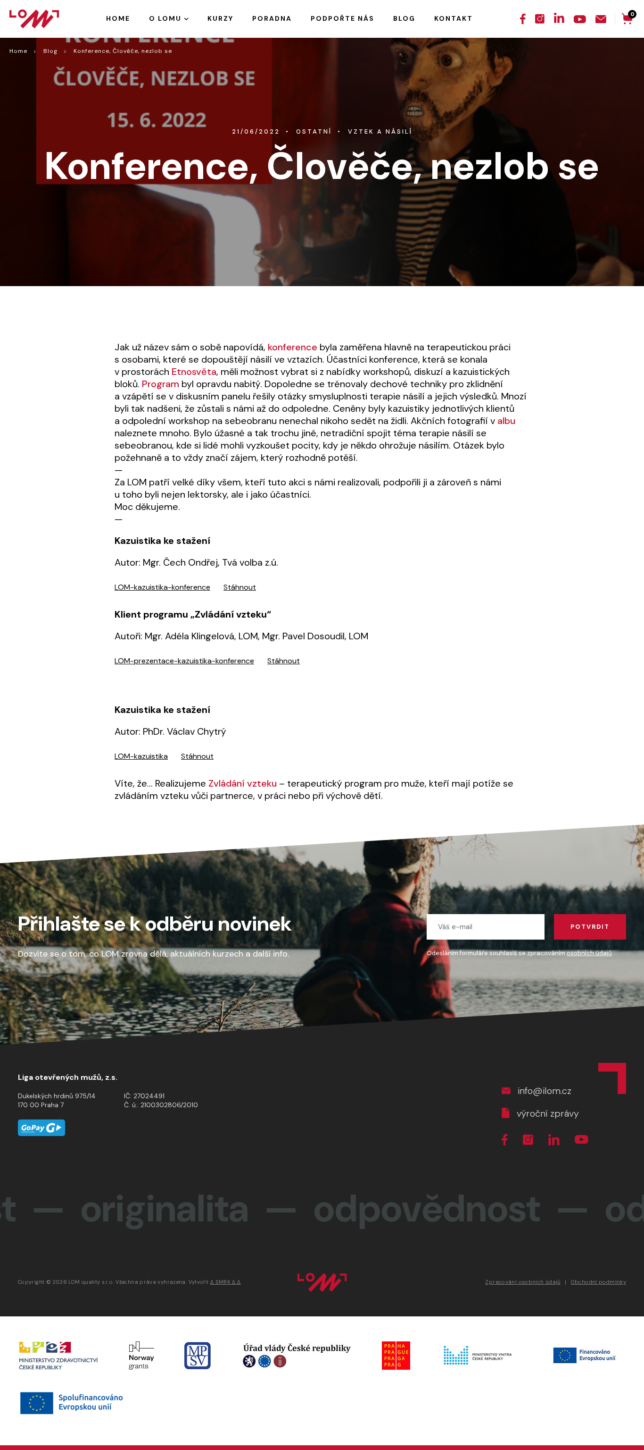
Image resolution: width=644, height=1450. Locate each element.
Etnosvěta (194, 371)
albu (506, 421)
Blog (50, 51)
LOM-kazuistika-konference (162, 587)
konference (294, 347)
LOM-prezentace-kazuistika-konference (184, 661)
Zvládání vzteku (243, 783)
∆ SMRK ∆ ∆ (225, 1282)
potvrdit (590, 927)
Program (160, 384)
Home (18, 51)
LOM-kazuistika (141, 756)
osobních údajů (589, 953)
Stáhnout (239, 587)
